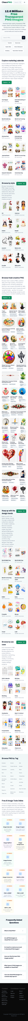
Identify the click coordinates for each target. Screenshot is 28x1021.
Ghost (3, 783)
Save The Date (22, 788)
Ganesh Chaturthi (6, 173)
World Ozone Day (22, 400)
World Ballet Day (6, 560)
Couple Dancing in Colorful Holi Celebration (5, 345)
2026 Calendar (6, 678)
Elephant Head (22, 348)
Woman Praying (21, 485)
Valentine (4, 466)
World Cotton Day (6, 577)
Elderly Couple (20, 333)
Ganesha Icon (20, 370)
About (21, 991)
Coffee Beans (13, 779)
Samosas (13, 331)
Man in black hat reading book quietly (5, 428)
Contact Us (22, 999)
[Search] (20, 2)
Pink (11, 772)
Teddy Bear (21, 776)
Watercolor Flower (13, 792)
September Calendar (18, 50)
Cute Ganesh (21, 346)
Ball (20, 763)
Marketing (17, 730)
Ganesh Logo (20, 368)
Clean (7, 2)
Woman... (13, 432)
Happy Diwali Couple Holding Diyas (5, 496)
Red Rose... (13, 500)
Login (12, 991)
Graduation (5, 713)
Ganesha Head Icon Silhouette (22, 496)
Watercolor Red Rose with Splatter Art (14, 496)
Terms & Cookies (21, 996)
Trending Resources (4, 991)
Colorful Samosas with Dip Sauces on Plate (8, 329)
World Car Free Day (20, 119)
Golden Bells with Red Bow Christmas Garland (8, 480)
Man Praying (19, 468)
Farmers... (21, 447)
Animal (11, 763)
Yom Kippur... (5, 430)
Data (16, 597)
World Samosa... (5, 331)
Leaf (16, 631)
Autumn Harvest (13, 315)
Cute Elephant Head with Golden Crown (21, 345)
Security (4, 776)
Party (16, 695)
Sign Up (13, 993)
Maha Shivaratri (21, 315)
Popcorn (4, 790)
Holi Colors (11, 368)
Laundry (12, 769)
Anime (3, 230)
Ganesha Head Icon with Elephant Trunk (21, 366)
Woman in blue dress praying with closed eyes (22, 481)
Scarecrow (17, 43)
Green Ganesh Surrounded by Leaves (23, 383)
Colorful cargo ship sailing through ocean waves (14, 398)
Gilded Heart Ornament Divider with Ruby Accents (9, 382)
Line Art (4, 248)
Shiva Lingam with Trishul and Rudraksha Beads (22, 312)
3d (2, 213)
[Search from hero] (23, 37)
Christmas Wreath (4, 779)
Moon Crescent (13, 349)
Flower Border (13, 766)
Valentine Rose (14, 498)
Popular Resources (4, 995)
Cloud (3, 631)
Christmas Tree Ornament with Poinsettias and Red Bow (18, 412)
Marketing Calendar (4, 1003)
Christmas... (13, 414)
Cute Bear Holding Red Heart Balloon (13, 443)
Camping (7, 50)
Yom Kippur (5, 99)
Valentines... (5, 384)
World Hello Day (19, 560)
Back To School (19, 713)
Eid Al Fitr (13, 346)
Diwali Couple (5, 500)
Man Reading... (4, 432)
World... (4, 314)
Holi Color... (4, 368)
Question (12, 788)
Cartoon (17, 213)
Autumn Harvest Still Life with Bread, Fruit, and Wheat (13, 312)
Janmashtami (5, 155)
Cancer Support (4, 400)
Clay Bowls (4, 447)
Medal (3, 787)
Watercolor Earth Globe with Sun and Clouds (6, 413)
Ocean (11, 785)
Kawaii (16, 230)
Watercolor (18, 248)
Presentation (5, 730)
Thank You (4, 793)
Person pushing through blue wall (22, 398)
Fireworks (4, 766)
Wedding (4, 695)
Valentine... (13, 445)
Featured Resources (4, 999)
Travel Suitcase (4, 316)
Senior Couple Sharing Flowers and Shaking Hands (21, 330)
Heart (9, 466)
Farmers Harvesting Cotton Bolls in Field (22, 444)
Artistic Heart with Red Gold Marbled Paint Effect (8, 464)
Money (16, 614)
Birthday (17, 678)
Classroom (18, 748)
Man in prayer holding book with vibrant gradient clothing (20, 465)
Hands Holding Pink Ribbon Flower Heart (5, 398)
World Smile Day (6, 119)
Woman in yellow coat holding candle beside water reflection (14, 429)
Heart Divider (12, 384)
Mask (20, 769)
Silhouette (18, 265)
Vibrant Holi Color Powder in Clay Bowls (5, 443)
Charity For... (19, 331)
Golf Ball (21, 782)
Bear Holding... (13, 448)
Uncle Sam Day (19, 173)
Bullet (3, 597)
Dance (20, 779)
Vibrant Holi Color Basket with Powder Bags (8, 366)
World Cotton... (22, 445)
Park (3, 772)
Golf (11, 782)
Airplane (4, 763)
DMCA (20, 993)
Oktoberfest (5, 136)
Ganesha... (23, 498)
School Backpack (18, 46)
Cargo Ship (13, 401)
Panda (20, 785)
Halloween (4, 769)
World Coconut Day (20, 155)
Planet (20, 772)
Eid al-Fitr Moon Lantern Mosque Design (13, 345)
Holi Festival (5, 348)
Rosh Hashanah (13, 314)
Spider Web (8, 46)
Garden (20, 766)
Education (4, 748)
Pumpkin (4, 614)
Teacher (10, 43)
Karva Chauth (5, 498)
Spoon (11, 776)
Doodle (4, 265)
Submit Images (12, 996)
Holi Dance (4, 346)
